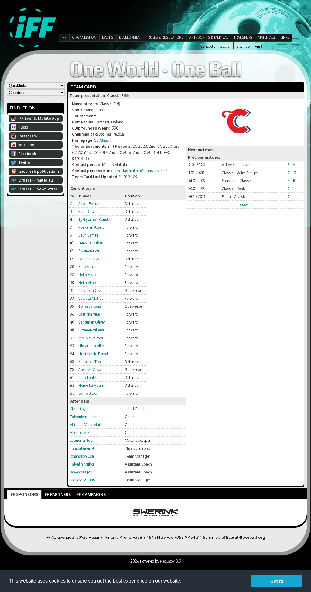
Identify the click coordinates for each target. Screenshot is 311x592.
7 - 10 (292, 173)
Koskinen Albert (91, 227)
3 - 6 (291, 165)
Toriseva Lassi (90, 306)
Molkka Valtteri (90, 338)
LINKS (285, 37)
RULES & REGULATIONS (165, 37)
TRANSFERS (243, 37)
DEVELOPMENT (130, 37)
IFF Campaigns (90, 494)
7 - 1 (291, 188)
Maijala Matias (82, 480)
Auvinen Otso (89, 369)
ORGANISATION (84, 37)
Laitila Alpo (87, 393)
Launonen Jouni (82, 440)
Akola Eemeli (88, 203)
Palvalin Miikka (82, 464)
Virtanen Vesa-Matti (86, 424)
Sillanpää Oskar (91, 290)
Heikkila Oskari (90, 243)
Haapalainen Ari (83, 448)
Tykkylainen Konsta (94, 219)
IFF (64, 37)
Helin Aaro (87, 274)
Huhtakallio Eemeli (93, 353)
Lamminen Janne (91, 259)
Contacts (207, 45)
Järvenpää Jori (81, 472)
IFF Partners (57, 494)
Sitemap (242, 45)
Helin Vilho (87, 282)
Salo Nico (86, 267)
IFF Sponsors (23, 494)
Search (225, 45)
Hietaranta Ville (91, 346)
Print (258, 45)
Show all (245, 204)
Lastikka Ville (89, 314)
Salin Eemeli (88, 235)
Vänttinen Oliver (91, 322)
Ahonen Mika (80, 432)
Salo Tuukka (88, 377)
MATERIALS (266, 37)
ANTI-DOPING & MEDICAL (208, 37)
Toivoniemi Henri (83, 416)
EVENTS (107, 37)
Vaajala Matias (90, 298)
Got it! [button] (276, 581)
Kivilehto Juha (80, 409)
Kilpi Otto (86, 211)
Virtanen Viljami (91, 330)
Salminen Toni (90, 361)
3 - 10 (292, 180)
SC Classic (102, 140)
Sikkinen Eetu (89, 251)
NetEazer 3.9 (170, 561)
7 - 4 (291, 196)
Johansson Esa (82, 456)
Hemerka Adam (91, 385)
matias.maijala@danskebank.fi (142, 170)
